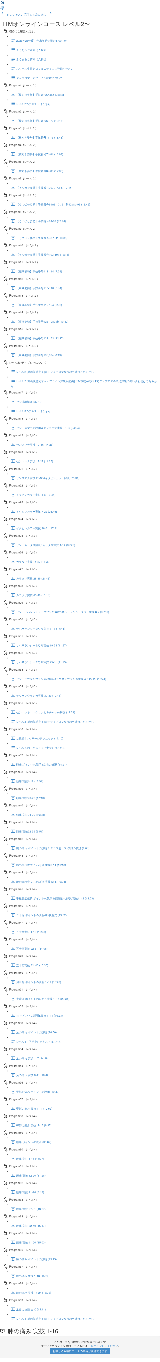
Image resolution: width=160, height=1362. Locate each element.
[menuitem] (2, 9)
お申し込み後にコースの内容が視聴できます (80, 1351)
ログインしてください (104, 1346)
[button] (2, 3)
